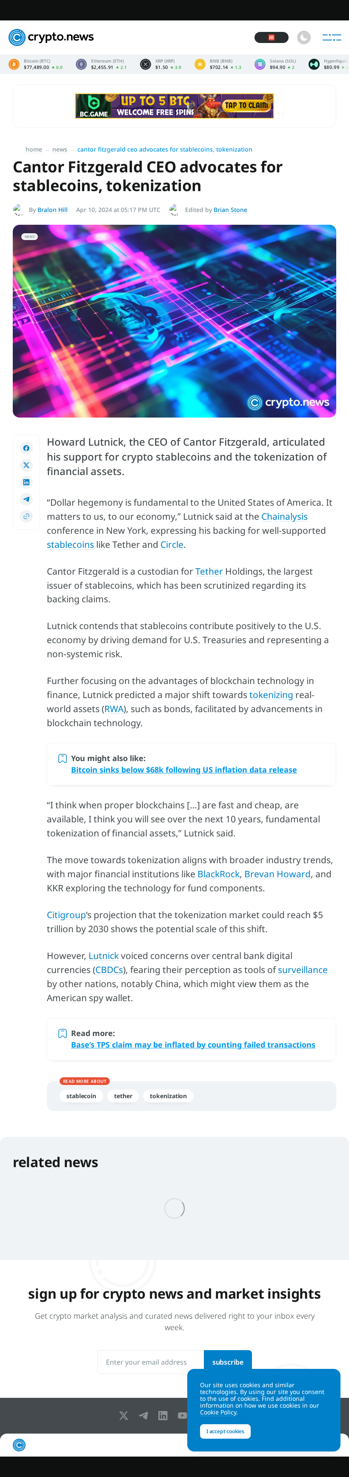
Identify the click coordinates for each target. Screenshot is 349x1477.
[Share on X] (26, 465)
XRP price (161, 64)
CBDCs (109, 970)
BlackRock (218, 874)
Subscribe (227, 1362)
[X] (125, 1416)
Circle (171, 544)
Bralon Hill (52, 210)
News (59, 149)
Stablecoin (81, 1096)
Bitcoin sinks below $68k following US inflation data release (184, 769)
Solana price (275, 64)
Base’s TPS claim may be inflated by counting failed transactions (193, 1044)
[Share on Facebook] (26, 448)
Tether (209, 571)
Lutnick (104, 956)
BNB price (218, 64)
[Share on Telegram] (26, 499)
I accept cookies (225, 1431)
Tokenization (168, 1096)
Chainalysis (284, 516)
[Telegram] (145, 1416)
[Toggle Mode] (304, 37)
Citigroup (66, 915)
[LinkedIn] (165, 1416)
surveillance (303, 970)
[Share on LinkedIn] (26, 482)
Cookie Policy (218, 1412)
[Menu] (332, 37)
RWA (113, 709)
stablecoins (70, 544)
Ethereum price (101, 64)
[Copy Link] (26, 516)
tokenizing (271, 695)
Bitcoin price (36, 64)
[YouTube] (184, 1416)
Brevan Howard (277, 874)
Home (34, 149)
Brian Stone (230, 210)
